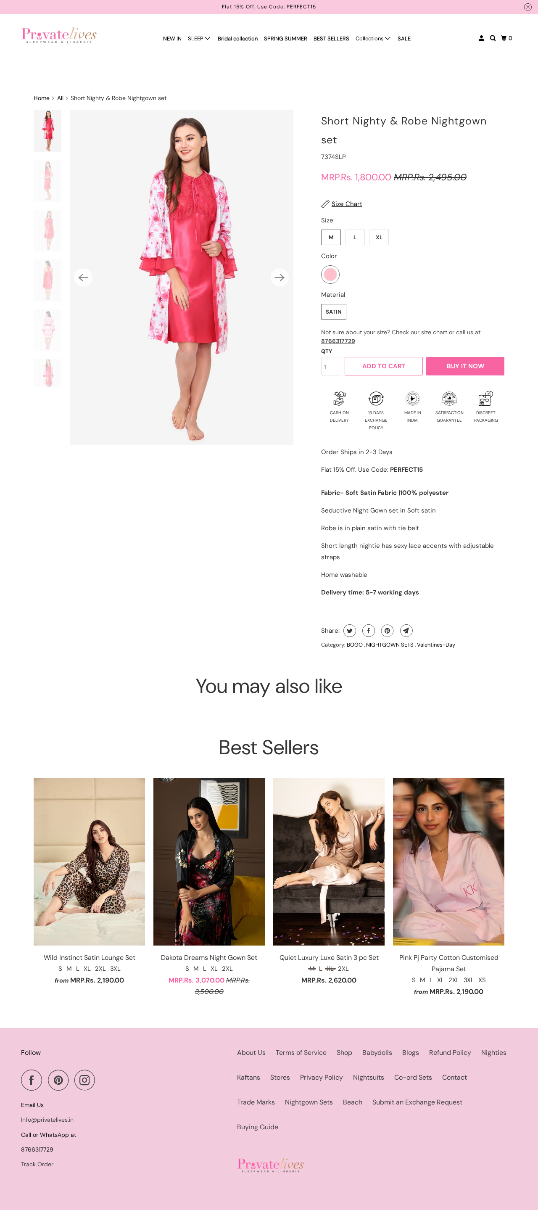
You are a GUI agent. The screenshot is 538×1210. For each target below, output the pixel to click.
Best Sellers (269, 747)
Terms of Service (301, 1052)
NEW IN (172, 38)
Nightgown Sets (309, 1102)
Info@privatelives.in (47, 1119)
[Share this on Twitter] (348, 630)
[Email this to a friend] (405, 630)
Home (42, 98)
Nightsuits (368, 1077)
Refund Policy (450, 1052)
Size (327, 220)
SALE (404, 38)
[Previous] (83, 277)
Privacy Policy (321, 1077)
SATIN (334, 311)
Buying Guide (257, 1127)
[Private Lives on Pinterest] (60, 1080)
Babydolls (377, 1052)
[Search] (493, 38)
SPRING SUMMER (285, 38)
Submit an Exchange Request (417, 1102)
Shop (344, 1052)
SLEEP (196, 38)
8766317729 (338, 341)
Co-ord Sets (413, 1077)
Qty (326, 351)
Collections (370, 38)
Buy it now (465, 366)
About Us (251, 1052)
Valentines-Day (436, 644)
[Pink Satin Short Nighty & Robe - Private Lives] (181, 277)
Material (333, 295)
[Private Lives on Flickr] (103, 1080)
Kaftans (248, 1077)
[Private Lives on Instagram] (87, 1080)
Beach (352, 1102)
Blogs (410, 1052)
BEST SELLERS (331, 38)
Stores (280, 1077)
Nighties (493, 1052)
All (60, 98)
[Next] (280, 277)
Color (329, 256)
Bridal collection (238, 38)
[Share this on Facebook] (367, 630)
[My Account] (482, 38)
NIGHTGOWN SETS (390, 644)
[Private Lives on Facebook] (33, 1080)
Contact (454, 1077)
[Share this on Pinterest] (386, 630)
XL (379, 237)
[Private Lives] (59, 35)
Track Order (37, 1164)
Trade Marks (256, 1102)
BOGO (355, 644)
